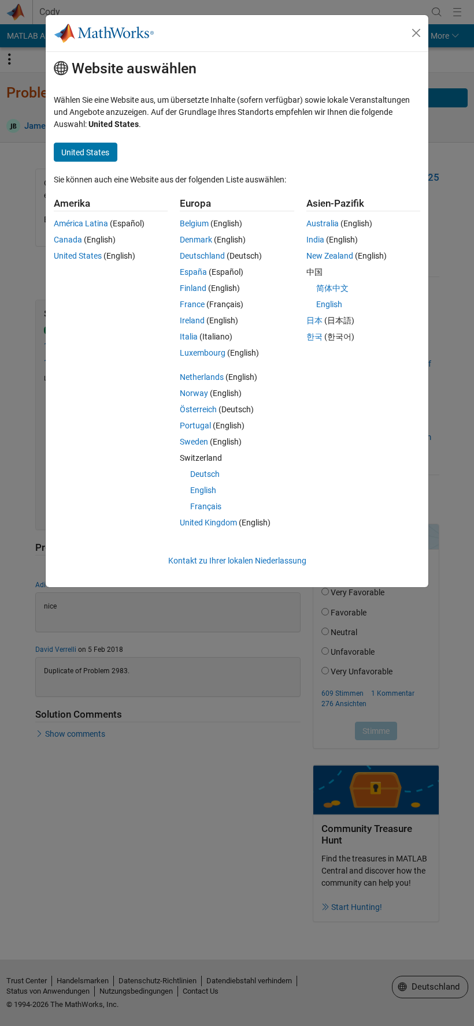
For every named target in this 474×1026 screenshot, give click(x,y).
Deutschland (202, 255)
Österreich (198, 409)
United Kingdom (208, 522)
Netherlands (202, 377)
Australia (322, 223)
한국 (314, 336)
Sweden (194, 441)
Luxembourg (202, 352)
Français (205, 506)
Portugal (195, 425)
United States (78, 255)
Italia (189, 336)
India (315, 239)
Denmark (196, 239)
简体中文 (332, 288)
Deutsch (205, 474)
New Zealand (329, 255)
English (203, 490)
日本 (314, 320)
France (192, 304)
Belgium (194, 223)
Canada (68, 239)
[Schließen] (416, 33)
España (193, 272)
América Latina (81, 223)
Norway (194, 393)
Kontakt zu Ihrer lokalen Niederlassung (237, 560)
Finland (193, 288)
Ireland (192, 320)
